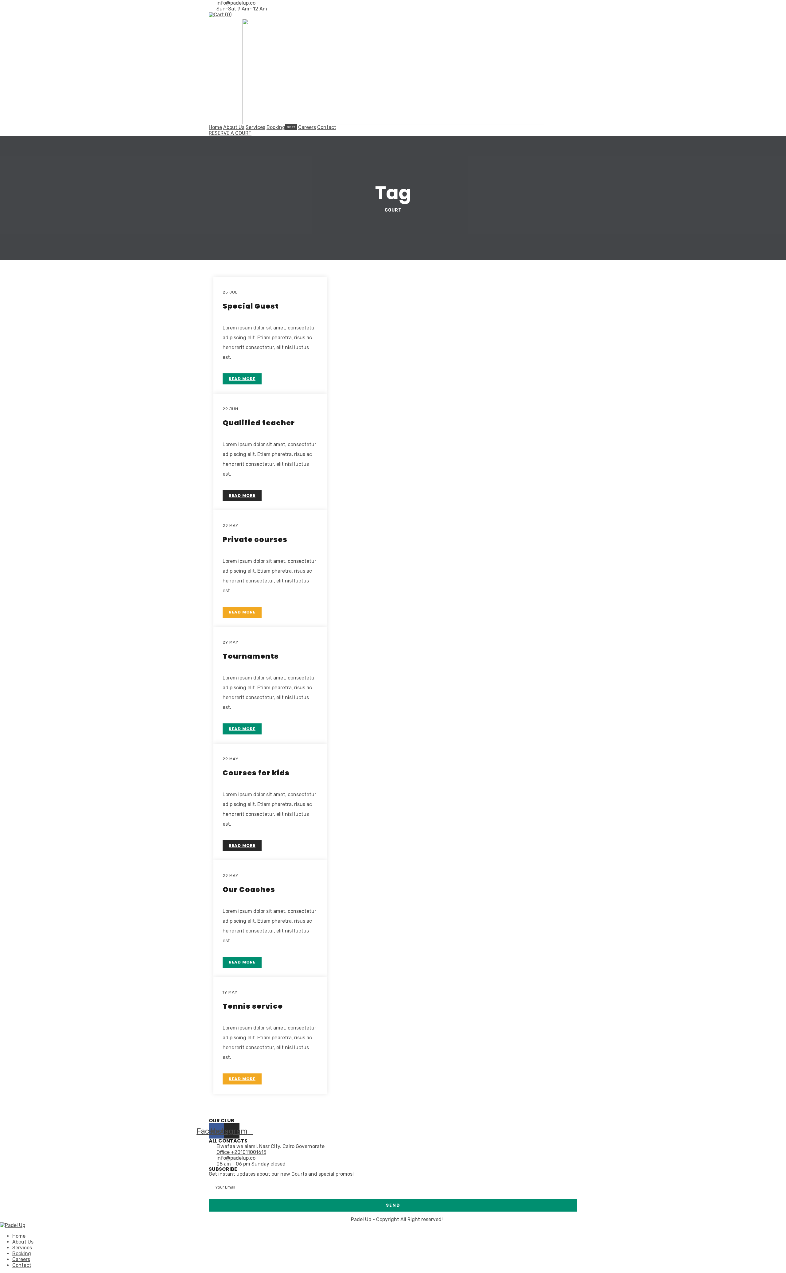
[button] (230, 133)
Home (215, 127)
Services (255, 127)
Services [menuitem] (22, 1248)
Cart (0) (223, 15)
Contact (326, 127)
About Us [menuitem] (22, 1242)
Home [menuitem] (18, 1236)
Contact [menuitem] (21, 1265)
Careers (307, 127)
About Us (233, 127)
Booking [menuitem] (21, 1253)
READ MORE (242, 379)
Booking (276, 127)
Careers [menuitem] (21, 1259)
